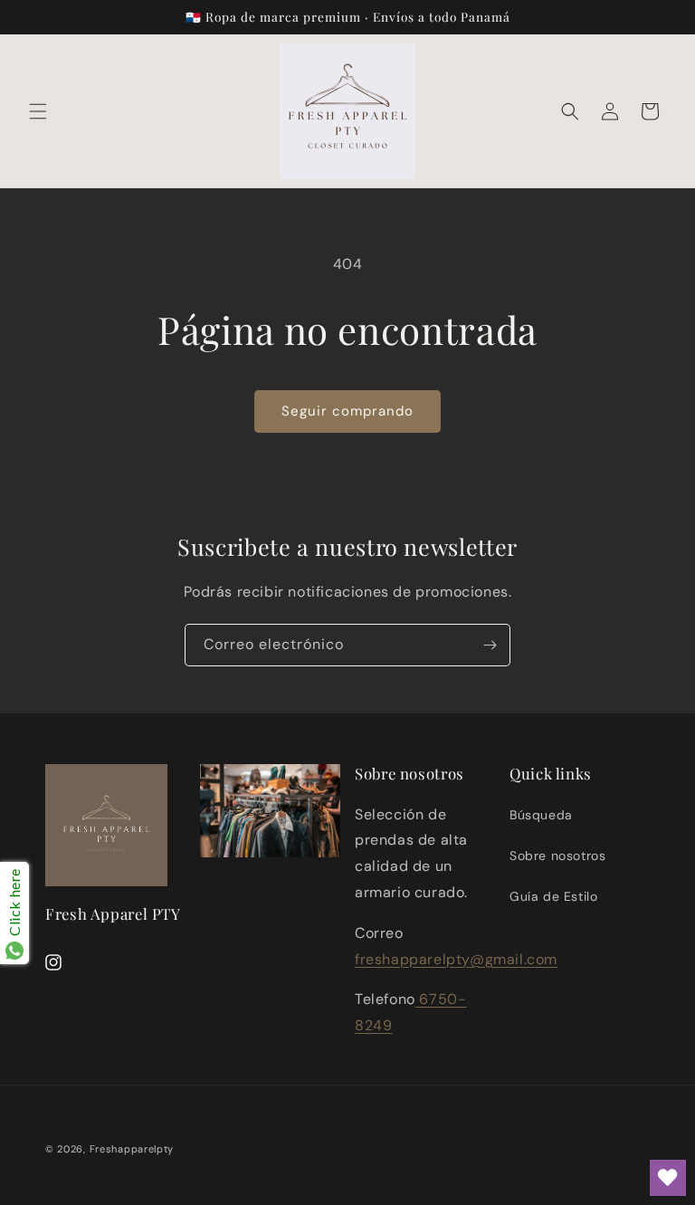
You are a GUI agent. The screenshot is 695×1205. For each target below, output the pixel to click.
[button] (38, 111)
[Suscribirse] (489, 645)
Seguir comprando (347, 411)
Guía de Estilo (553, 896)
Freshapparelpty (132, 1149)
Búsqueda (541, 815)
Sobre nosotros (557, 855)
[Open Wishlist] (668, 1178)
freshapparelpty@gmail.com (456, 959)
